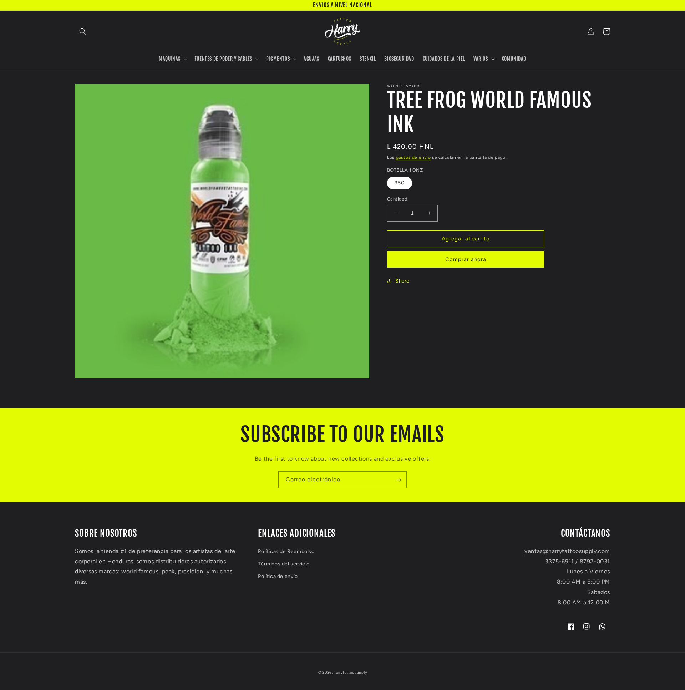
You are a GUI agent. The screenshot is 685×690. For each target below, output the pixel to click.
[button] (83, 31)
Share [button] (402, 281)
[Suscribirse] (398, 479)
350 (400, 183)
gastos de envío (413, 157)
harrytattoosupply (350, 672)
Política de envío (278, 576)
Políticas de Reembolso (286, 551)
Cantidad (397, 199)
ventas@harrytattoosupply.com (567, 551)
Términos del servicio (284, 564)
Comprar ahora (465, 259)
